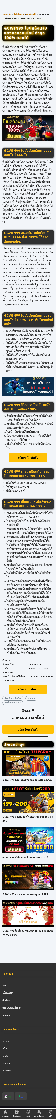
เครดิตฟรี (31, 14)
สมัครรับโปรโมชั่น (28, 458)
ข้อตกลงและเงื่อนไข (11, 1007)
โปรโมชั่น (19, 14)
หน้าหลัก (7, 14)
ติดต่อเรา (6, 1000)
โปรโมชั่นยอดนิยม (13, 702)
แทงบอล (31, 698)
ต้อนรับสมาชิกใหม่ (13, 698)
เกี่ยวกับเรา (7, 992)
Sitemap (6, 1015)
